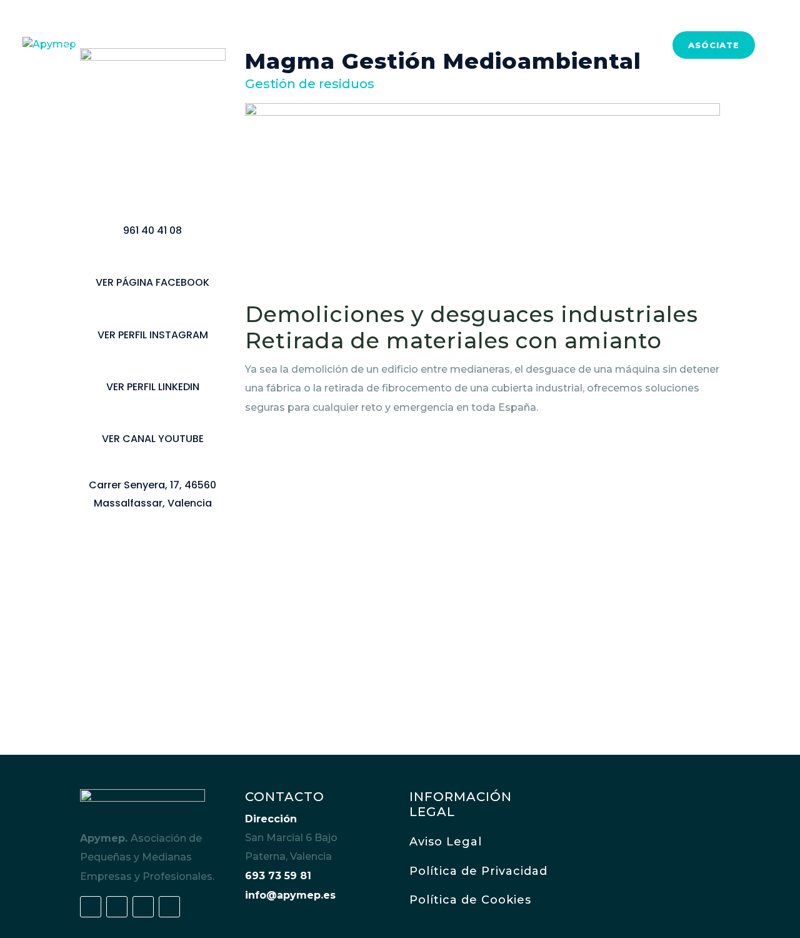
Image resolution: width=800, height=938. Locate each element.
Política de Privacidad (478, 871)
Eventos (562, 46)
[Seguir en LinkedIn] (143, 906)
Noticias (630, 46)
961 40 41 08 (152, 230)
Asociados (488, 46)
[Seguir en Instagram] (169, 906)
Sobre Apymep (105, 46)
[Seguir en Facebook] (90, 906)
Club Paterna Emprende (253, 46)
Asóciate (713, 45)
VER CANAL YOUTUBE (153, 438)
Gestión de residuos (309, 83)
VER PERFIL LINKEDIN (152, 387)
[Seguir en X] (117, 906)
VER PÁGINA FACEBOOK (152, 282)
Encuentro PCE (391, 46)
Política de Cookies (470, 900)
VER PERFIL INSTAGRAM (153, 335)
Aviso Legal (445, 842)
